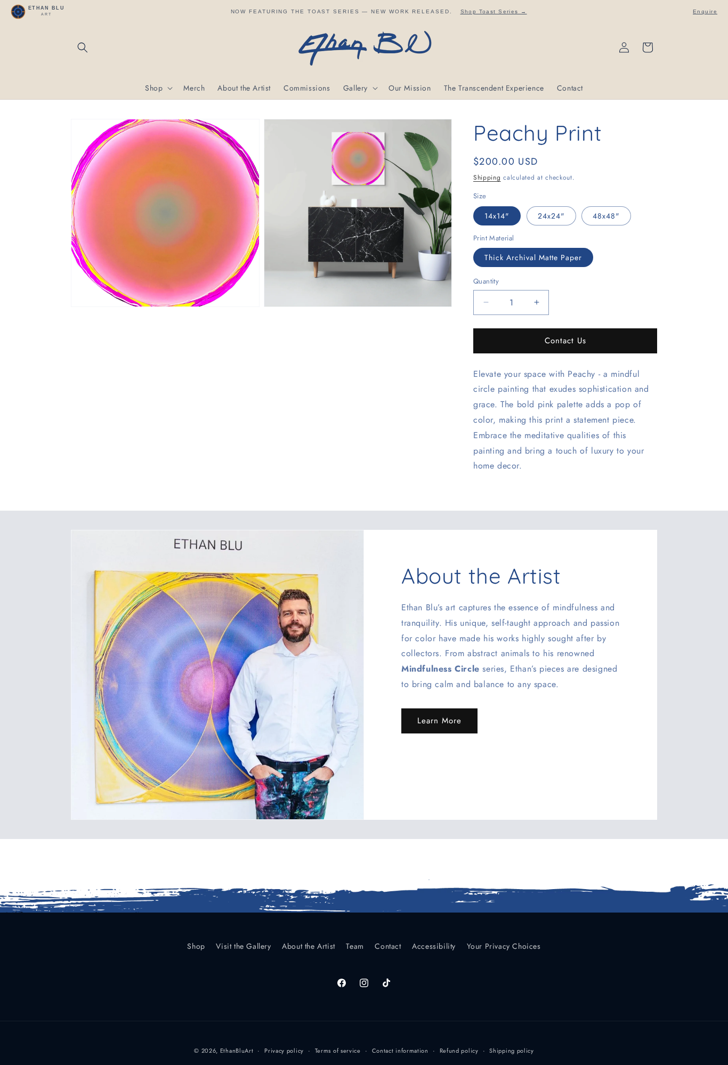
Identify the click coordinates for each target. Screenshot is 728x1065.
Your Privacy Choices (504, 946)
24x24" (551, 216)
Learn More (439, 721)
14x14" (496, 216)
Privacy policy (284, 1050)
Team (354, 946)
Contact (388, 946)
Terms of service (338, 1050)
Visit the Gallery (243, 946)
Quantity (486, 281)
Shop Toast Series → (493, 11)
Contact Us (565, 340)
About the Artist (308, 946)
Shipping (487, 177)
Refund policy (459, 1050)
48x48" (606, 216)
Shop (196, 946)
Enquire (705, 11)
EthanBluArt (237, 1050)
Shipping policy (511, 1050)
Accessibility (434, 946)
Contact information (400, 1050)
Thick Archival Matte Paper (533, 257)
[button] (82, 47)
